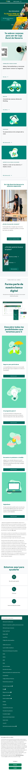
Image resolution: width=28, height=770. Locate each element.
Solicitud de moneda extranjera (9, 726)
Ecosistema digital (6, 714)
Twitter (2, 734)
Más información (6, 142)
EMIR (4, 660)
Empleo (4, 701)
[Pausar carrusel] (23, 25)
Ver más (5, 76)
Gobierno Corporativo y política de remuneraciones (13, 624)
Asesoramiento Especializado (9, 717)
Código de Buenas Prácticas (8, 678)
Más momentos (14, 269)
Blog (4, 689)
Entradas (4, 704)
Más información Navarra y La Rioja (8, 19)
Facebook (2, 731)
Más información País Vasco (22, 19)
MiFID (4, 654)
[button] (12, 24)
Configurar (15, 761)
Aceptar (15, 768)
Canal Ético (5, 637)
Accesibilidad (5, 675)
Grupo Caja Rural (6, 631)
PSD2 (4, 663)
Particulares (16, 1)
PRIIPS (4, 657)
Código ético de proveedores (8, 640)
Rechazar (15, 764)
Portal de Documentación (8, 681)
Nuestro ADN (5, 634)
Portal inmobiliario (7, 698)
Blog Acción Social (6, 692)
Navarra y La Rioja (13, 256)
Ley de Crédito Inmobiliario (8, 647)
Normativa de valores (7, 669)
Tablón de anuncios (7, 644)
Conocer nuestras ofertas (14, 239)
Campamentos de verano (8, 707)
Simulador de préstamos (8, 710)
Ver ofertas (5, 109)
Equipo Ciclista (6, 695)
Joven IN (4, 723)
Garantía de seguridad (7, 686)
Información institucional (8, 621)
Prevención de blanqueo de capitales (10, 650)
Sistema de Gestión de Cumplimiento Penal (11, 672)
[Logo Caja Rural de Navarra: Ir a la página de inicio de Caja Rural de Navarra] (8, 1)
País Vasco (11, 262)
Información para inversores (8, 628)
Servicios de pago (6, 666)
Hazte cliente (5, 720)
